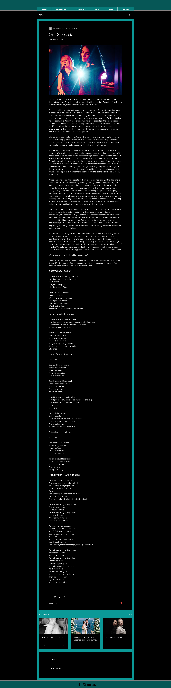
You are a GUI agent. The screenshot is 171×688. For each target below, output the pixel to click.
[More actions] (121, 28)
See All (130, 614)
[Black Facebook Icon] (79, 685)
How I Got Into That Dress (52, 637)
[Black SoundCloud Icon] (94, 685)
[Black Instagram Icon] (84, 685)
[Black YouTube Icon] (89, 685)
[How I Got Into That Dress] (53, 626)
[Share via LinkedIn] (59, 597)
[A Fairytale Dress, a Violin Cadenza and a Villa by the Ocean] (85, 626)
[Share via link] (64, 597)
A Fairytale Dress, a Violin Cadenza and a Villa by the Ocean (85, 638)
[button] (129, 15)
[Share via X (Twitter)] (55, 597)
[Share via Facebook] (50, 597)
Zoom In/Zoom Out (114, 637)
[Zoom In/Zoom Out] (117, 626)
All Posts (42, 15)
